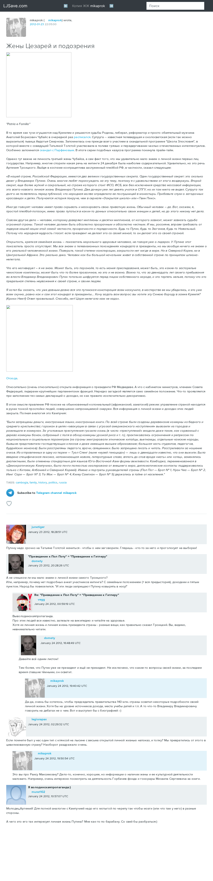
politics (52, 482)
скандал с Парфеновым (57, 150)
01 (38, 24)
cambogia (22, 482)
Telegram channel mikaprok (56, 492)
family (33, 482)
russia (63, 482)
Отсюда (11, 378)
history (42, 482)
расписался (82, 137)
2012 (33, 24)
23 (42, 24)
